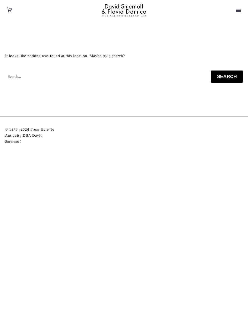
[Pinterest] (241, 130)
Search (227, 76)
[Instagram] (235, 130)
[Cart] (9, 10)
